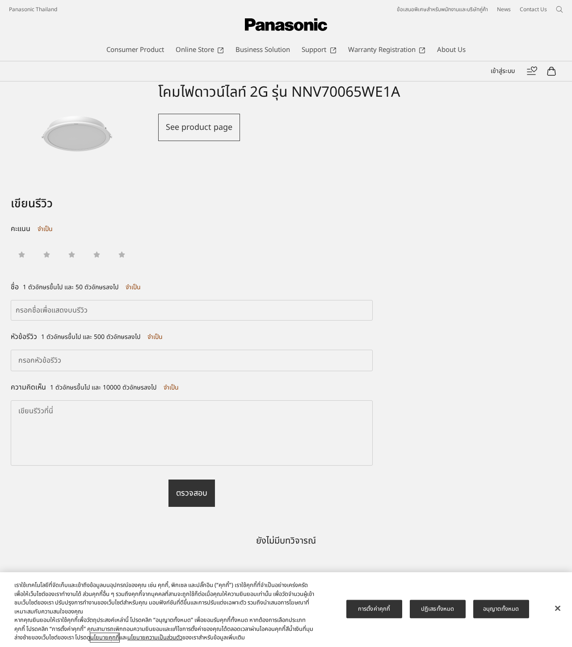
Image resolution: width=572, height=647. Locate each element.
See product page (199, 127)
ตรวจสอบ (191, 493)
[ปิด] (558, 608)
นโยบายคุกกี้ (104, 637)
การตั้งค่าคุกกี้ (374, 608)
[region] (286, 609)
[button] (21, 254)
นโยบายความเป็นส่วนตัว (154, 637)
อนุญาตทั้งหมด (501, 608)
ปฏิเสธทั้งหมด (437, 608)
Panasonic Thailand (33, 9)
